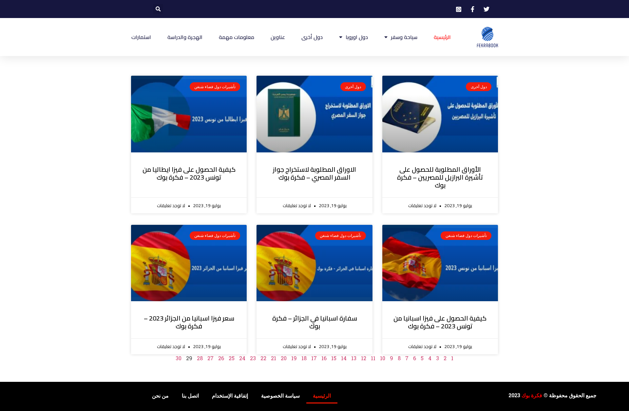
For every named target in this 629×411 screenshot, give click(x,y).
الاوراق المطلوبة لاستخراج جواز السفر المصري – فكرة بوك (314, 173)
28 (200, 358)
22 (263, 358)
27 (210, 358)
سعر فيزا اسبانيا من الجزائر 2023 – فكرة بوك (189, 322)
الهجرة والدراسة (184, 37)
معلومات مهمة (236, 37)
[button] (158, 9)
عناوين (278, 37)
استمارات (141, 37)
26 (221, 358)
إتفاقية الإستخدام (230, 396)
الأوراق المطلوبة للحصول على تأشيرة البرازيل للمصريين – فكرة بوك (440, 177)
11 (373, 358)
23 (253, 358)
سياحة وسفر (404, 37)
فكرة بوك (532, 395)
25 (232, 358)
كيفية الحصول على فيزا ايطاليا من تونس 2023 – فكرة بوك (189, 173)
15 (333, 358)
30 (178, 358)
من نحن (160, 396)
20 (284, 358)
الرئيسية (442, 37)
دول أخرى (312, 37)
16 (324, 358)
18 (304, 358)
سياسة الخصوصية (280, 396)
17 (314, 358)
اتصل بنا (190, 396)
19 (294, 358)
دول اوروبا (357, 37)
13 (353, 358)
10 (382, 358)
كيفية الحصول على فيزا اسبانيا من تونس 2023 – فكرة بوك (439, 322)
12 (363, 358)
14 (344, 358)
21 (273, 358)
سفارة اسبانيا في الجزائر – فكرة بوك (314, 322)
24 (242, 358)
